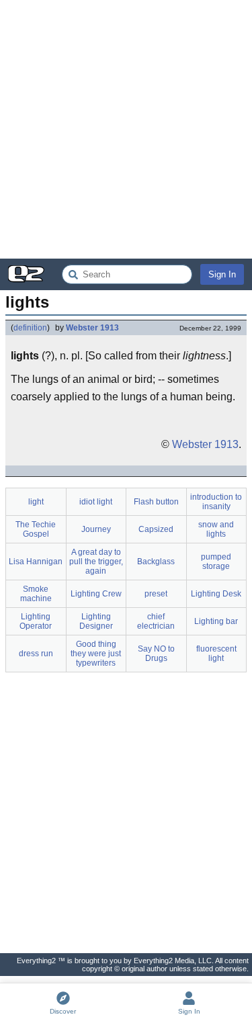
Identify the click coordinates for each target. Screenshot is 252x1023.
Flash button (156, 501)
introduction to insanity (216, 501)
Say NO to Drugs (156, 653)
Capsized (155, 529)
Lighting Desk (216, 593)
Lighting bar (216, 621)
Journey (96, 529)
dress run (36, 653)
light (36, 501)
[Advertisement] (126, 129)
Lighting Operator (35, 621)
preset (155, 593)
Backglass (156, 561)
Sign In (222, 274)
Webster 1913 (92, 327)
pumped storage (216, 561)
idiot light (95, 501)
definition (30, 327)
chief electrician (156, 621)
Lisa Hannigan (35, 561)
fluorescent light (216, 653)
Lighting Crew (96, 593)
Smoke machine (36, 593)
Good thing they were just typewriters (96, 653)
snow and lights (216, 529)
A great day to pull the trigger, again (96, 561)
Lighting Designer (96, 621)
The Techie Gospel (35, 529)
